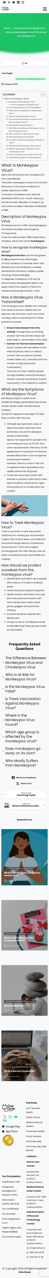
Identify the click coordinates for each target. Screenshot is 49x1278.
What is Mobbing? (14, 1005)
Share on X (26, 783)
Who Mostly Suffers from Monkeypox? (25, 157)
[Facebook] (4, 2)
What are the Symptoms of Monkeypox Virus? (25, 112)
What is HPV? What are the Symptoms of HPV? (18, 939)
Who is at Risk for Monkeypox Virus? (24, 134)
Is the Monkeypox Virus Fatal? (21, 137)
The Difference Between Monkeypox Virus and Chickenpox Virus (26, 129)
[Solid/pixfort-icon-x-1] (4, 1116)
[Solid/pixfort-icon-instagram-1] (10, 1116)
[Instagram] (23, 2)
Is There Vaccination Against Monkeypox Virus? (26, 141)
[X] (9, 2)
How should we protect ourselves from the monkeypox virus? (25, 120)
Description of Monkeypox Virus (21, 101)
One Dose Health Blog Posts (29, 28)
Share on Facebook (26, 777)
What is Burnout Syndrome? (19, 1071)
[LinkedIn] (18, 2)
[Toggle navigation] (45, 9)
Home (7, 28)
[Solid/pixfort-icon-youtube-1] (15, 1116)
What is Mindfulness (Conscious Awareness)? (22, 874)
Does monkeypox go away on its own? (25, 154)
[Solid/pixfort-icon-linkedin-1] (4, 1120)
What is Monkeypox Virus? (16, 98)
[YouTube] (13, 2)
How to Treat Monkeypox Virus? (22, 116)
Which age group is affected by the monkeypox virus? (24, 150)
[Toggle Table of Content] (42, 94)
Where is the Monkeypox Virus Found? (25, 145)
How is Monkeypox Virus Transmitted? (25, 107)
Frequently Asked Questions (21, 125)
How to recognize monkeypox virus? (25, 105)
